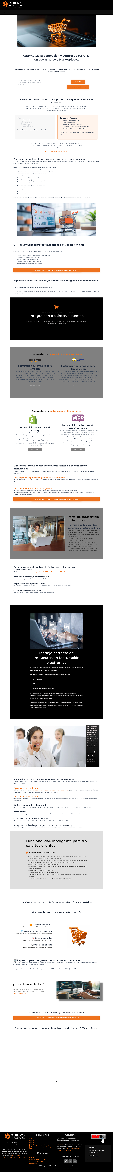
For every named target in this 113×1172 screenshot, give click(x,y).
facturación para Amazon (40, 790)
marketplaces (6, 1157)
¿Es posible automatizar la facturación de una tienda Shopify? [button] (42, 1078)
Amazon (59, 1150)
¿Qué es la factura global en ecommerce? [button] (34, 1084)
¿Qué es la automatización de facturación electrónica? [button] (39, 1046)
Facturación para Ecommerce (27, 796)
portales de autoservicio (18, 1157)
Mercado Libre (68, 1150)
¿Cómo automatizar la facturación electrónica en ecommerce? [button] (42, 1051)
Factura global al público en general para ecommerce (39, 477)
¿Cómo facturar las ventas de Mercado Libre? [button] (35, 1062)
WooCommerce (70, 1148)
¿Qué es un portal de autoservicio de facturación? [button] (37, 1068)
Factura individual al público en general (32, 488)
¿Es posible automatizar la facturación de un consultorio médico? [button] (44, 1109)
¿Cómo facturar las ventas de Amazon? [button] (33, 1057)
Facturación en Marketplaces (27, 788)
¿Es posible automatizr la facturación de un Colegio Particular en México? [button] (47, 1128)
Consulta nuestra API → (20, 993)
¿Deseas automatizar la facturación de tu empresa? (68, 1140)
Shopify (78, 1148)
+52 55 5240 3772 (93, 1157)
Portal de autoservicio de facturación (83, 518)
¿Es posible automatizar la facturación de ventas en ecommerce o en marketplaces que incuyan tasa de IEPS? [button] (55, 1103)
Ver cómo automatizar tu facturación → (56, 151)
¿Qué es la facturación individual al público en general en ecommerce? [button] (46, 1089)
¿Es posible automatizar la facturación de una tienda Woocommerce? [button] (45, 1073)
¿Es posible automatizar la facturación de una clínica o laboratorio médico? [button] (48, 1115)
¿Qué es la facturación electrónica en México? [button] (36, 1033)
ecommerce (16, 1155)
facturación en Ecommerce (65, 411)
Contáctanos (61, 1144)
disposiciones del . (50, 572)
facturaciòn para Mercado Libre (59, 790)
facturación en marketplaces (65, 354)
